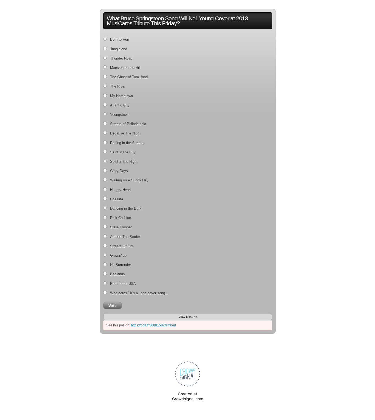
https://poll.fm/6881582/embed (153, 325)
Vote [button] (112, 305)
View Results (187, 316)
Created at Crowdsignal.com (187, 396)
